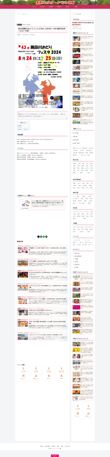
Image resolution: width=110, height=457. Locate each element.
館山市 (89, 231)
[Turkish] (73, 24)
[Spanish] (77, 24)
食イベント (90, 244)
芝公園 (86, 152)
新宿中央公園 (88, 150)
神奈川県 (53, 446)
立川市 (87, 187)
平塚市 (86, 198)
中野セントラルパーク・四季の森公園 (80, 148)
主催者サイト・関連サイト (23, 129)
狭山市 (87, 216)
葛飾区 (74, 172)
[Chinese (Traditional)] (76, 22)
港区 (78, 170)
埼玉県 (58, 446)
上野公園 (75, 136)
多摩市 (87, 183)
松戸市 (78, 229)
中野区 (83, 163)
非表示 (24, 122)
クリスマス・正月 (76, 240)
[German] (76, 24)
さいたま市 (87, 211)
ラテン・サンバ (87, 240)
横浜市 (91, 198)
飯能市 (85, 218)
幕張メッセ (91, 227)
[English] (73, 22)
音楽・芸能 (84, 244)
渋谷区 (74, 170)
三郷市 (91, 211)
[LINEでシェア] (44, 237)
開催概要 (19, 125)
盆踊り (25, 24)
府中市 (80, 185)
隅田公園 (74, 155)
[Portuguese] (79, 24)
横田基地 (85, 185)
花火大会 (79, 244)
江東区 (91, 168)
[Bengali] (88, 22)
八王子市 (78, 183)
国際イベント (75, 242)
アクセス (19, 127)
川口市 (87, 213)
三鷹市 (74, 183)
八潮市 (74, 213)
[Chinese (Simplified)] (74, 22)
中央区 (79, 163)
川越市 (91, 213)
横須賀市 (74, 200)
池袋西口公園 (81, 152)
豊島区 (81, 172)
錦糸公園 (91, 152)
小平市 (91, 183)
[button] (46, 237)
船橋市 (91, 229)
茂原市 (74, 231)
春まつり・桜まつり (88, 242)
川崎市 (82, 198)
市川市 (86, 227)
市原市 (82, 227)
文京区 (91, 165)
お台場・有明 (76, 143)
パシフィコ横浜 (76, 196)
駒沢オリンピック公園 (85, 155)
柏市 (83, 229)
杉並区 (78, 168)
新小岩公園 (75, 152)
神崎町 (86, 229)
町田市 (78, 187)
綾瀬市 (85, 200)
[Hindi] (86, 22)
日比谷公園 (75, 139)
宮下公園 (81, 150)
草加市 (91, 216)
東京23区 (20, 24)
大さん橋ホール (76, 198)
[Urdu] (90, 22)
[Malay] (83, 22)
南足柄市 (83, 196)
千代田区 (91, 163)
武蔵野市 (90, 185)
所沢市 (74, 216)
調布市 (91, 187)
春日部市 (78, 216)
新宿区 (74, 168)
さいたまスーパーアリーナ (78, 211)
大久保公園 (75, 150)
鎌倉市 (89, 203)
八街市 (74, 227)
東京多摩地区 (47, 446)
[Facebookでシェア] (41, 237)
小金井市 (74, 185)
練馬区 (86, 170)
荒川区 (91, 170)
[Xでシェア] (38, 237)
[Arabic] (93, 22)
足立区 (88, 172)
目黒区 (82, 170)
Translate (80, 28)
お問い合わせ (67, 446)
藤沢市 (74, 203)
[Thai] (85, 22)
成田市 (74, 229)
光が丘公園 (91, 148)
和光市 (83, 213)
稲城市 (83, 187)
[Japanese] (80, 24)
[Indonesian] (82, 22)
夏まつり (81, 242)
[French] (74, 24)
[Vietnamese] (79, 22)
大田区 (87, 165)
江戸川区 (87, 168)
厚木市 (90, 196)
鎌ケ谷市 (81, 231)
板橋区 (82, 168)
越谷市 (74, 218)
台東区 (74, 165)
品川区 (78, 165)
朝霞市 (83, 216)
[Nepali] (91, 22)
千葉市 (78, 227)
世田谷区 (74, 163)
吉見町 (78, 213)
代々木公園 (75, 133)
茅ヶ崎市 (90, 200)
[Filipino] (80, 22)
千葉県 (62, 446)
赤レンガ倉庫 (81, 203)
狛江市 (74, 187)
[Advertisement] (42, 18)
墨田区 (29, 24)
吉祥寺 (83, 183)
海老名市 (80, 200)
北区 (87, 163)
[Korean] (77, 22)
